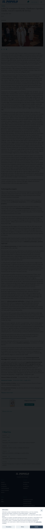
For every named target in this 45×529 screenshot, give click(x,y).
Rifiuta (22, 526)
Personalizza (8, 526)
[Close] (41, 510)
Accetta (36, 526)
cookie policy (39, 522)
